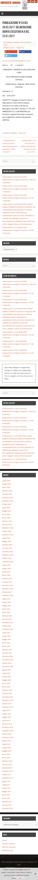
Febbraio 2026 (7, 491)
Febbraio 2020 (7, 690)
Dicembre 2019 (7, 697)
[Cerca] (33, 162)
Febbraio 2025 (7, 521)
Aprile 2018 (6, 754)
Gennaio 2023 (7, 582)
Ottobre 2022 (6, 592)
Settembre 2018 (7, 737)
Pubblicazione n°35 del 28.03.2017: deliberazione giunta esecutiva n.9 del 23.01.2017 (28, 146)
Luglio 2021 (6, 633)
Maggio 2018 (6, 751)
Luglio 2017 (6, 785)
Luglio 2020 (6, 673)
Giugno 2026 (6, 484)
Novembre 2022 (7, 589)
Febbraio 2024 (7, 545)
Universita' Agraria (10, 2)
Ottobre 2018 (6, 734)
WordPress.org (7, 850)
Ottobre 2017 (6, 775)
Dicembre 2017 (7, 768)
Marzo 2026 (6, 487)
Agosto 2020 (6, 670)
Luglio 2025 (6, 508)
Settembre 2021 (7, 629)
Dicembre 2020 (7, 656)
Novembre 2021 (7, 623)
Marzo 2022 (6, 612)
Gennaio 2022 (7, 619)
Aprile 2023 (6, 572)
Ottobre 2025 (6, 504)
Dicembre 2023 (7, 552)
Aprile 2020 (6, 683)
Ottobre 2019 (6, 704)
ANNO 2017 (20, 48)
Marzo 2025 (6, 518)
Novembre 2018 (7, 731)
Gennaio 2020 (7, 693)
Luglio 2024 (6, 538)
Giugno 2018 (6, 748)
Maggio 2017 (6, 791)
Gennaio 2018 (7, 765)
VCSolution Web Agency (23, 868)
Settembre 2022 (7, 595)
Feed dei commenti (9, 847)
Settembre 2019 (7, 707)
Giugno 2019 (6, 714)
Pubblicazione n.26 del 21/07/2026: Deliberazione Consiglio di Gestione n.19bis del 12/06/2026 (19, 180)
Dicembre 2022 (7, 585)
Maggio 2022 (6, 606)
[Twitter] (32, 1)
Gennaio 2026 (7, 494)
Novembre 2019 (7, 700)
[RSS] (36, 1)
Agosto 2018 (6, 741)
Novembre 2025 (7, 501)
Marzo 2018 (6, 758)
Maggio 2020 (6, 680)
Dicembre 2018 (7, 727)
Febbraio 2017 (7, 802)
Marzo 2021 (6, 646)
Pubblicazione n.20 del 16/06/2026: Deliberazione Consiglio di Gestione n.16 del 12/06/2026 (18, 353)
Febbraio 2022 (7, 616)
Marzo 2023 (6, 575)
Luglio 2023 (6, 565)
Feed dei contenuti (8, 844)
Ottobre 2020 (6, 663)
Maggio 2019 (6, 717)
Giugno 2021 (6, 636)
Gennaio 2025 (7, 524)
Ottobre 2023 (6, 558)
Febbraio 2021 (7, 650)
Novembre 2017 (7, 771)
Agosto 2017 (6, 781)
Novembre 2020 (7, 660)
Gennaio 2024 (7, 548)
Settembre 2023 (7, 562)
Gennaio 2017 (7, 805)
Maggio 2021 (6, 639)
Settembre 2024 (7, 535)
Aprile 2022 (6, 609)
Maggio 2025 (6, 511)
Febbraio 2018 (7, 761)
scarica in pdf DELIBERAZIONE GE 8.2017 (16, 61)
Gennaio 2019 (7, 724)
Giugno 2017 (6, 788)
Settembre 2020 (7, 666)
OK (20, 878)
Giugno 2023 (6, 568)
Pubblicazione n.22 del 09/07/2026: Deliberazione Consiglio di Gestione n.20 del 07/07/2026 (18, 230)
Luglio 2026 (6, 481)
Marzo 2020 (6, 687)
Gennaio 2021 (7, 653)
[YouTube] (29, 1)
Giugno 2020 (6, 677)
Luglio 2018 (6, 744)
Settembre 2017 (7, 778)
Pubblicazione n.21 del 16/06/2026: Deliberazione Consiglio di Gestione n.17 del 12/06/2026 (18, 344)
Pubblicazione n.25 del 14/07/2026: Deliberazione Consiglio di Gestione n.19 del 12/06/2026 (18, 189)
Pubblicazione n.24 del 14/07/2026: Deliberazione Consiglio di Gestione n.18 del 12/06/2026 (18, 198)
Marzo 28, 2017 (9, 48)
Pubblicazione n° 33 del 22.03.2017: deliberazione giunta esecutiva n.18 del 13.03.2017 (9, 146)
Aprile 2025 (6, 514)
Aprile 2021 (6, 643)
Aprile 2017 (6, 795)
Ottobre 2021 (6, 626)
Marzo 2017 (6, 798)
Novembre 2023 (7, 555)
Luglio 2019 (6, 710)
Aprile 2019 (6, 721)
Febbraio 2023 (7, 579)
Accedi (4, 840)
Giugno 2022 (6, 602)
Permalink (22, 133)
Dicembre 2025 (7, 498)
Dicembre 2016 (7, 808)
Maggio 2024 (6, 541)
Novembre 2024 (7, 528)
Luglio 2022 (6, 599)
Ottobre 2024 (6, 531)
